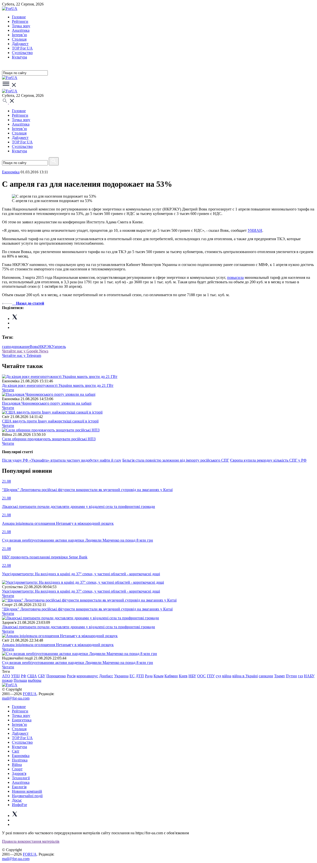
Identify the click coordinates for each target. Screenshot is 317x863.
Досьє (17, 800)
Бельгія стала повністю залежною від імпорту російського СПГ (175, 460)
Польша (20, 680)
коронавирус (87, 676)
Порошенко (56, 676)
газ (4, 346)
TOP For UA (22, 48)
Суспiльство (22, 53)
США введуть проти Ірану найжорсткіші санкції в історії (50, 421)
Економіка (11, 172)
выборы (34, 680)
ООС (201, 676)
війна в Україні (245, 676)
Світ (15, 751)
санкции (266, 676)
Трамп (279, 676)
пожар (7, 680)
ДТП (140, 676)
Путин (291, 676)
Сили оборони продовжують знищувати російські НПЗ (49, 439)
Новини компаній (27, 791)
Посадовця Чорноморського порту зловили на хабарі (46, 403)
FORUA (30, 694)
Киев (183, 676)
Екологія (19, 787)
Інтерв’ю (19, 35)
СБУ (41, 676)
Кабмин (171, 676)
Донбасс (106, 676)
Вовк (34, 346)
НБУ (192, 676)
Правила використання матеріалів (30, 841)
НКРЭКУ (46, 346)
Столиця (19, 39)
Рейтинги (20, 21)
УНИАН (255, 230)
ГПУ (211, 676)
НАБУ (309, 676)
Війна (17, 764)
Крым (158, 676)
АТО (6, 676)
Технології (21, 778)
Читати (8, 390)
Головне (19, 17)
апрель (60, 346)
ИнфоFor (19, 805)
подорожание (18, 346)
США (32, 676)
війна (226, 676)
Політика (19, 760)
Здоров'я (19, 773)
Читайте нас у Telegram (21, 355)
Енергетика (21, 720)
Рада (149, 676)
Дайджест (20, 44)
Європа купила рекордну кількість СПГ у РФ (268, 460)
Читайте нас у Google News (25, 351)
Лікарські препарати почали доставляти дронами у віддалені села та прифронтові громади (78, 627)
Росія (71, 676)
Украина (121, 676)
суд (218, 676)
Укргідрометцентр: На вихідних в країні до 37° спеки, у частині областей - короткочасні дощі (81, 591)
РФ (23, 676)
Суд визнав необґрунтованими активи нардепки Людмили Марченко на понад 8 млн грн (77, 662)
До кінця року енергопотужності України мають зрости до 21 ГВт (57, 385)
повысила (235, 277)
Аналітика (20, 30)
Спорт (17, 769)
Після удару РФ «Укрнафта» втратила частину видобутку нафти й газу (61, 460)
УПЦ (15, 676)
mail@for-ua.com (15, 698)
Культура (19, 57)
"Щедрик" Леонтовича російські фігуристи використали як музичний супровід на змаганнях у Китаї (87, 609)
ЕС (132, 676)
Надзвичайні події (27, 796)
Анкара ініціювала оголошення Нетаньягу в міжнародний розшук (58, 645)
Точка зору (21, 26)
